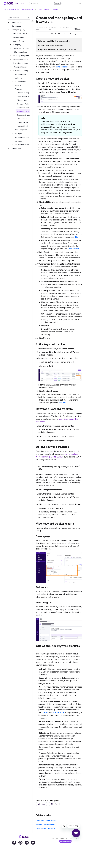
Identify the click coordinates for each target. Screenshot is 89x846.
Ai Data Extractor (22, 145)
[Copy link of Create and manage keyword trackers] (52, 22)
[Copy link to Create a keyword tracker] (73, 79)
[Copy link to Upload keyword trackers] (72, 447)
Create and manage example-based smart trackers (23, 115)
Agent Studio (18, 41)
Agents (18, 85)
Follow (56, 34)
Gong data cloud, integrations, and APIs (21, 59)
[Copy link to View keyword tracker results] (77, 524)
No (56, 804)
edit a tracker (73, 249)
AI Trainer (19, 141)
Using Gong (16, 26)
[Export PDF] (76, 34)
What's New (16, 148)
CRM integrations (20, 52)
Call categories (21, 130)
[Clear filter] (28, 18)
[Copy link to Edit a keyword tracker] (69, 344)
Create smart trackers (23, 96)
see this (62, 402)
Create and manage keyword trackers (23, 111)
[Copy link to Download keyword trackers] (76, 409)
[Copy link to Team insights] (55, 603)
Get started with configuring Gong (21, 33)
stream (45, 712)
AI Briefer (19, 78)
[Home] (14, 3)
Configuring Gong (27, 9)
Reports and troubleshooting (21, 63)
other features (58, 712)
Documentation (14, 9)
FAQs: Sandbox (19, 37)
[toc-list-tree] (65, 34)
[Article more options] (80, 34)
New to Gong (17, 22)
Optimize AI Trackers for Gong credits (23, 104)
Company (17, 45)
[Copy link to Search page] (54, 536)
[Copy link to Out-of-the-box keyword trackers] (39, 649)
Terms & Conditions (59, 838)
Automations (20, 74)
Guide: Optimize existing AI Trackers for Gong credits (23, 107)
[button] (45, 3)
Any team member (62, 41)
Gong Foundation (57, 45)
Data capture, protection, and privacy (21, 56)
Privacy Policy (74, 838)
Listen (79, 29)
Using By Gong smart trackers (23, 119)
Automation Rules (22, 137)
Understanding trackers (23, 93)
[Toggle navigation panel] (32, 20)
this (76, 237)
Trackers (55, 9)
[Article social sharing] (70, 34)
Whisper (18, 133)
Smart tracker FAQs (23, 122)
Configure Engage (20, 67)
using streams (62, 67)
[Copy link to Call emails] (52, 587)
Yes (43, 804)
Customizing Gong (43, 9)
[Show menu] (80, 3)
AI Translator (20, 82)
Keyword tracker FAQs (23, 126)
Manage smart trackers (23, 100)
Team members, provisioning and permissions (21, 48)
